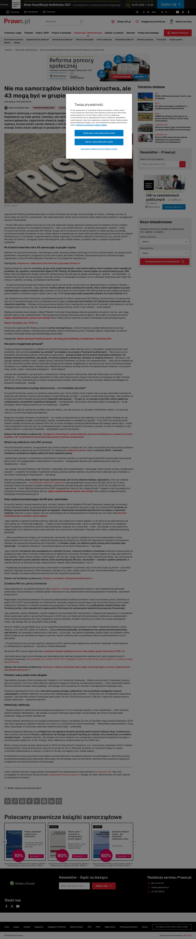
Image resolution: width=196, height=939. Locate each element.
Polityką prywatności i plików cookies (91, 125)
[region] (99, 126)
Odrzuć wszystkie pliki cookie (99, 141)
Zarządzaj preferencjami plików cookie (99, 149)
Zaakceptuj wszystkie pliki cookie (99, 133)
